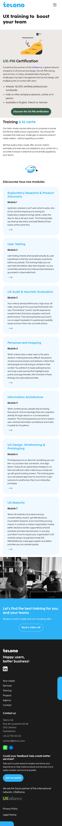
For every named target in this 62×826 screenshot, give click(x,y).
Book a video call (31, 627)
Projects (7, 695)
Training (7, 690)
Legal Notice (9, 815)
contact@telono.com (14, 741)
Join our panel (13, 778)
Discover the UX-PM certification (31, 111)
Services (7, 685)
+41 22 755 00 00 (12, 736)
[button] (54, 4)
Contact (7, 705)
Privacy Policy (10, 808)
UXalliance (37, 67)
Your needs (9, 681)
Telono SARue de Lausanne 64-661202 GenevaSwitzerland (15, 726)
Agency (7, 700)
